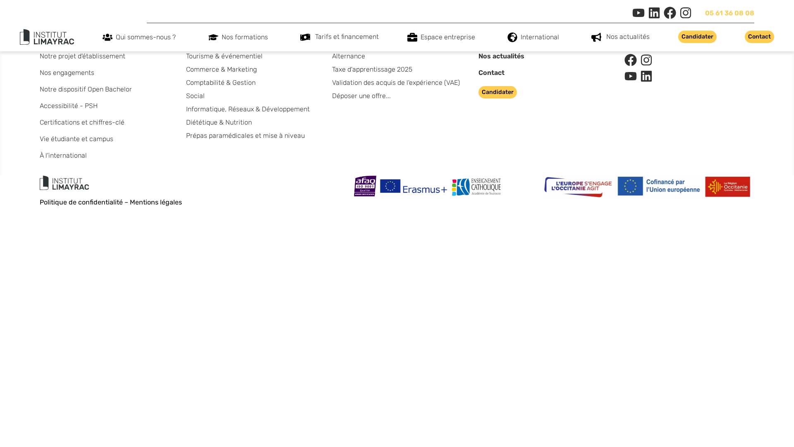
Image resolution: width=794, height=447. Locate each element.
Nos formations (245, 37)
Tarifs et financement (347, 37)
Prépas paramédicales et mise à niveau (245, 135)
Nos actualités (628, 37)
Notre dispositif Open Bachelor (86, 89)
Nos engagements (67, 73)
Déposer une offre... (361, 96)
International (540, 37)
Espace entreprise (448, 37)
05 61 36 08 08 (729, 13)
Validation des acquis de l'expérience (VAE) (396, 83)
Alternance (348, 56)
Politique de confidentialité (81, 202)
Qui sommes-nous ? (146, 37)
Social (195, 96)
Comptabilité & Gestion (221, 83)
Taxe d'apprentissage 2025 (372, 69)
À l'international (63, 155)
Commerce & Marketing (221, 69)
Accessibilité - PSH (69, 106)
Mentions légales (156, 202)
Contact (491, 73)
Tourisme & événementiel (224, 56)
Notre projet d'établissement (82, 56)
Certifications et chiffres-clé (82, 122)
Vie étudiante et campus (76, 139)
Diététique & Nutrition (219, 122)
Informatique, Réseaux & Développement (248, 109)
